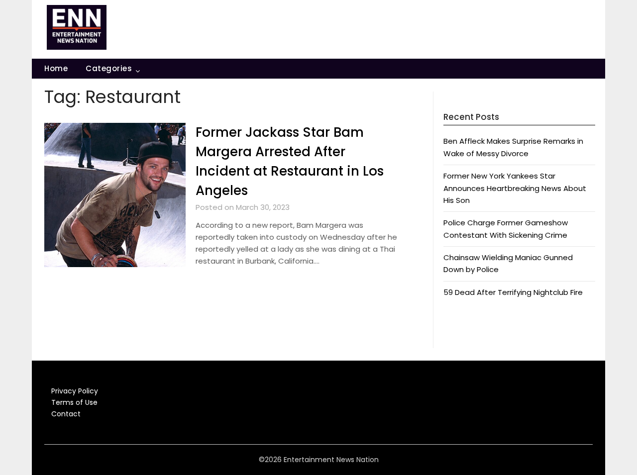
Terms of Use (74, 402)
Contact (66, 414)
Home (56, 68)
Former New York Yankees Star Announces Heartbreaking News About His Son (514, 188)
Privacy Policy (74, 391)
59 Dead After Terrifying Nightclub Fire (513, 292)
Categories (109, 68)
